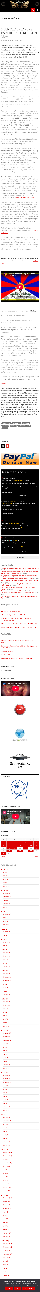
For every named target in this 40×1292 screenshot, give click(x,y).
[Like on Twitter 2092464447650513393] (12, 516)
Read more (28, 1288)
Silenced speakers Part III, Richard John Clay (19, 32)
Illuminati (12, 26)
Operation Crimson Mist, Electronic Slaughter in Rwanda (18, 592)
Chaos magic (6, 423)
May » (37, 856)
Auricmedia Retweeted (9, 478)
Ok (9, 1288)
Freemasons (5, 26)
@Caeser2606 (7, 503)
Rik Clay (13, 425)
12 (25, 845)
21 (36, 848)
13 (31, 845)
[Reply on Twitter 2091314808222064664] (2, 552)
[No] (38, 1285)
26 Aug (22, 501)
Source (3, 254)
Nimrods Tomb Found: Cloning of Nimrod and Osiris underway (20, 568)
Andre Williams (6, 480)
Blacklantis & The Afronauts (9, 655)
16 (9, 848)
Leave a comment (17, 40)
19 (25, 848)
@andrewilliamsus (18, 480)
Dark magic (26, 423)
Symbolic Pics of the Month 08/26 (11, 611)
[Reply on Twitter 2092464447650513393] (2, 516)
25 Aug (27, 480)
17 (14, 848)
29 (3, 854)
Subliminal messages (23, 26)
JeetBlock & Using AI (7, 651)
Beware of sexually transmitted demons (13, 591)
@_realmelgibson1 (14, 523)
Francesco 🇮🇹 (5, 540)
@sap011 (15, 540)
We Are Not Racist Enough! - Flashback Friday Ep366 (17, 658)
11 (20, 845)
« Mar (3, 856)
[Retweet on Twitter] (2, 478)
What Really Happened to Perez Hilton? (13, 615)
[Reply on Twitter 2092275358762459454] (2, 495)
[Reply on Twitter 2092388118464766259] (2, 533)
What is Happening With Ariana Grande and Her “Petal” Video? (20, 624)
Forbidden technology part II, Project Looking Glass (16, 578)
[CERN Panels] (20, 789)
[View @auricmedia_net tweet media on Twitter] (21, 528)
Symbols (5, 428)
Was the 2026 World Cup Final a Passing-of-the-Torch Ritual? (19, 627)
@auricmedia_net (14, 501)
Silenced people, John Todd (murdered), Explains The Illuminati (20, 580)
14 (36, 845)
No (17, 1288)
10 (14, 845)
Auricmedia (5, 501)
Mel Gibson (4, 523)
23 (9, 851)
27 (31, 851)
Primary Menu (37, 10)
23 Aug (21, 540)
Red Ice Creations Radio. (25, 197)
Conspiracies (16, 423)
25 (20, 851)
